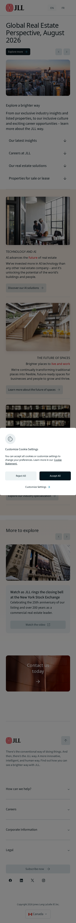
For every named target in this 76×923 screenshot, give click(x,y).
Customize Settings (38, 487)
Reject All (21, 476)
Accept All (55, 476)
